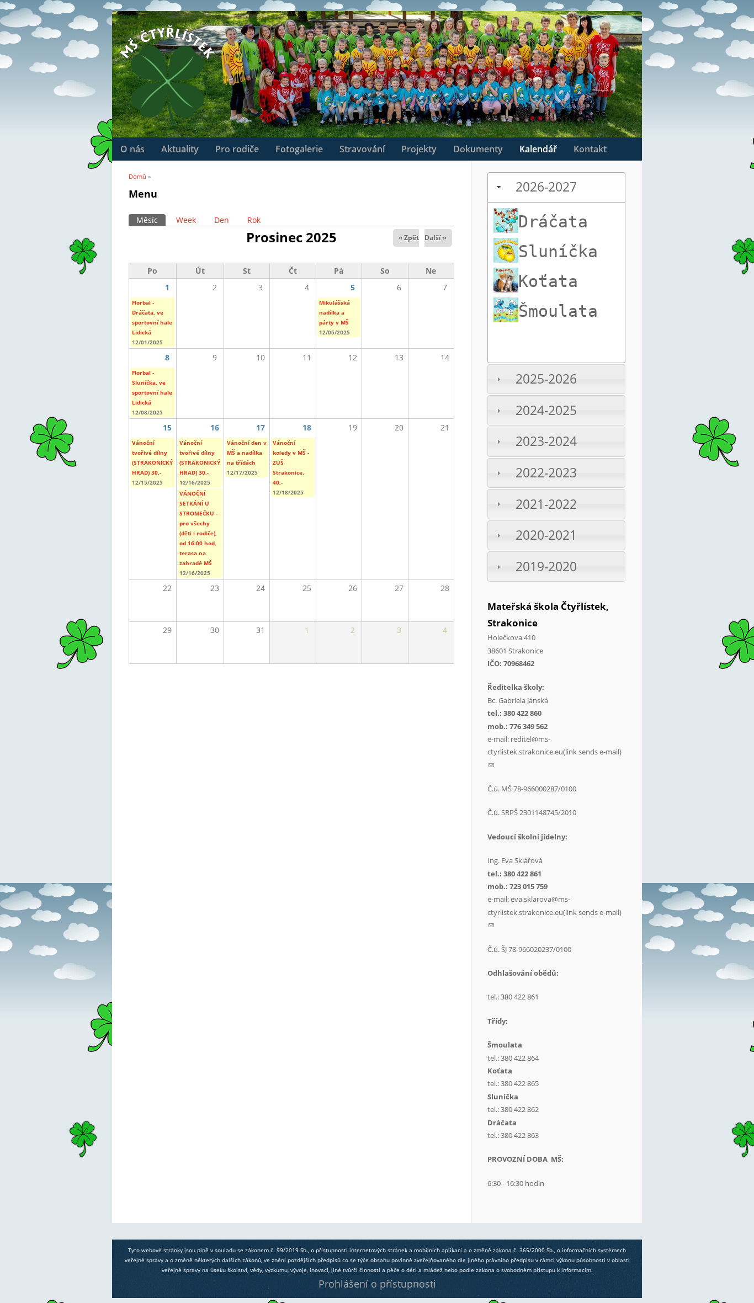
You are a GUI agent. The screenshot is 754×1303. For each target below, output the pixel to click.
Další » (435, 237)
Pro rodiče (237, 149)
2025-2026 (546, 378)
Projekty (419, 149)
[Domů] (167, 75)
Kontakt (590, 149)
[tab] (556, 187)
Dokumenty (478, 149)
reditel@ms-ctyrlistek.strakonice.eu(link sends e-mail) (554, 752)
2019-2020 (546, 566)
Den (221, 220)
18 (306, 427)
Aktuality (180, 149)
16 (214, 427)
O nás (132, 149)
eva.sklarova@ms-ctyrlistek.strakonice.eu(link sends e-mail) (554, 912)
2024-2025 (546, 410)
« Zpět (409, 237)
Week (186, 220)
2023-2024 (546, 441)
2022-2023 (546, 472)
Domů (137, 176)
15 (167, 427)
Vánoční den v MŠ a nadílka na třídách (247, 452)
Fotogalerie (299, 149)
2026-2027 (546, 186)
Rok (254, 220)
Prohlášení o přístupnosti (377, 1283)
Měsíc (151, 220)
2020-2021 (546, 535)
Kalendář (538, 149)
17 (260, 427)
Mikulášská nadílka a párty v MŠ (334, 312)
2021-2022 (546, 504)
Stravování (362, 149)
